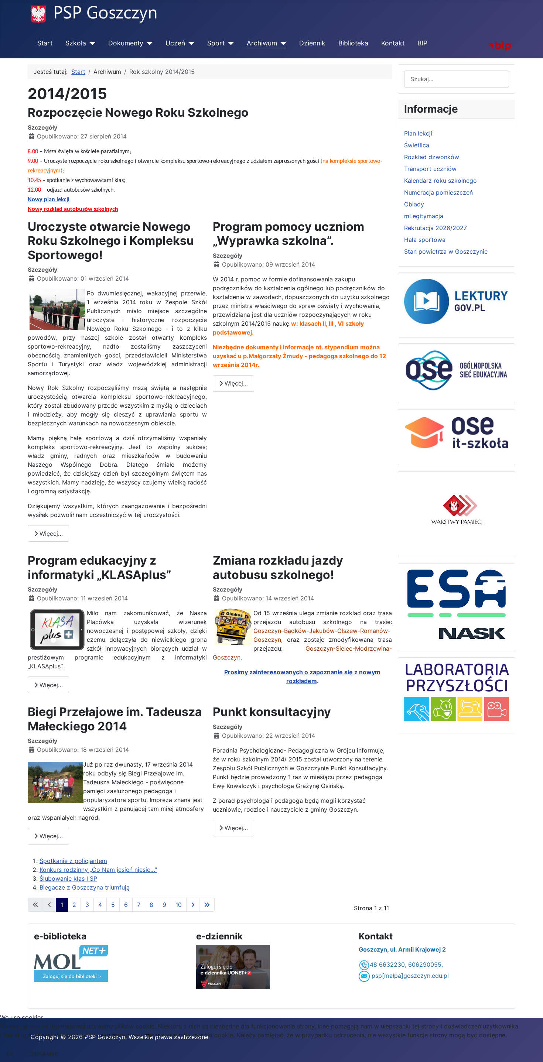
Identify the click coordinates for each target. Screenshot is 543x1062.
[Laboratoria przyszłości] (456, 692)
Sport (216, 43)
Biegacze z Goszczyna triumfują (85, 887)
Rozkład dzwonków (431, 157)
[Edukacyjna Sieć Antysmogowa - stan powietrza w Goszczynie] (456, 603)
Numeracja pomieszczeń (438, 192)
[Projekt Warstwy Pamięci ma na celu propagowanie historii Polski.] (457, 510)
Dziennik (312, 43)
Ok (10, 1053)
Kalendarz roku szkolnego (440, 180)
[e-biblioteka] (71, 962)
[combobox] (456, 79)
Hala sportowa (424, 239)
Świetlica (416, 145)
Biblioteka (353, 43)
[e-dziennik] (233, 966)
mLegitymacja (423, 216)
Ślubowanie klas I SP (68, 878)
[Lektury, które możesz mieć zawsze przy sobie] (456, 301)
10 (178, 904)
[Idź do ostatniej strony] (207, 905)
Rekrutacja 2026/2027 (435, 228)
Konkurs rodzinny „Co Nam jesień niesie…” (98, 869)
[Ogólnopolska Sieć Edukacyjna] (456, 369)
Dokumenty (125, 43)
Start (44, 43)
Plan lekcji (418, 133)
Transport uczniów (430, 168)
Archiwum (262, 43)
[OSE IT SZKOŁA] (456, 434)
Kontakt (392, 43)
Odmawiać (43, 1053)
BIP (422, 43)
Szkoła (75, 43)
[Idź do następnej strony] (192, 905)
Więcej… (50, 533)
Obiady (414, 204)
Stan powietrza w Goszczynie (446, 251)
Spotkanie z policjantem (73, 860)
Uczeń (175, 43)
